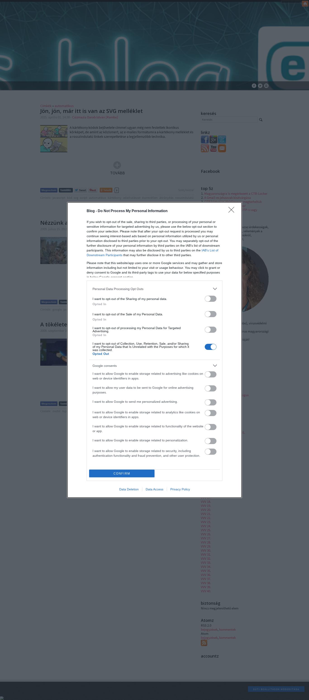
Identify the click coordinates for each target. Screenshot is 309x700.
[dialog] (154, 350)
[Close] (232, 211)
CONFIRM (122, 473)
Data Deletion (129, 489)
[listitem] (154, 288)
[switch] (210, 299)
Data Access (154, 489)
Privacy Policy (180, 489)
